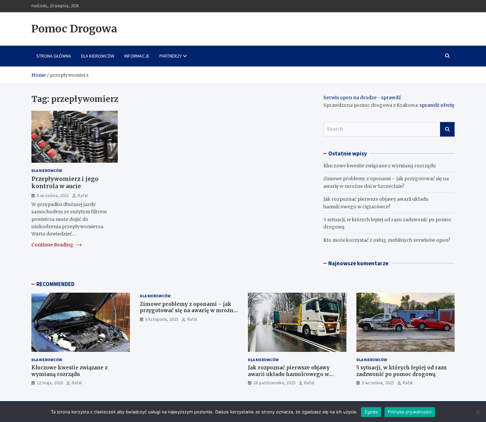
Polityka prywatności (410, 411)
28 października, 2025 (274, 383)
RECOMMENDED (55, 284)
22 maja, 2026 (50, 383)
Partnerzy (170, 56)
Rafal (83, 195)
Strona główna (53, 56)
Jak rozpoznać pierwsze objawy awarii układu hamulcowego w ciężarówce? (289, 374)
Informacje (136, 56)
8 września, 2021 (53, 195)
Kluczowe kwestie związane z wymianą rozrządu (379, 166)
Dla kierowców (97, 56)
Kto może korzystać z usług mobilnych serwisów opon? (386, 240)
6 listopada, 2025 (162, 319)
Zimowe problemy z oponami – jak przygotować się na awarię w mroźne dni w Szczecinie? (188, 310)
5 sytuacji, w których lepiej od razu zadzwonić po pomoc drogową (401, 370)
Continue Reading (52, 245)
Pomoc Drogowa (74, 28)
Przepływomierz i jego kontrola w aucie (65, 182)
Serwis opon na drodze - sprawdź (362, 98)
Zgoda (371, 411)
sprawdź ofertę (437, 105)
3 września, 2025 (378, 383)
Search (447, 129)
